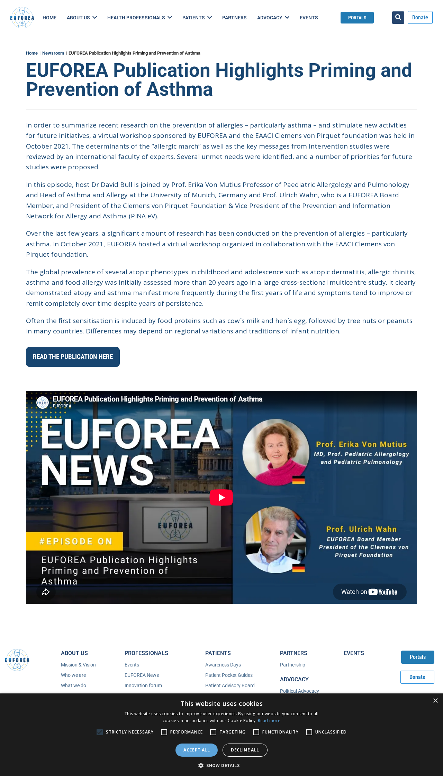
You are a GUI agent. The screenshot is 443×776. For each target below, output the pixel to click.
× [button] (435, 700)
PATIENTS (218, 653)
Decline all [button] (245, 750)
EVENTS (354, 653)
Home (32, 53)
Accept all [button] (196, 750)
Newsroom (53, 53)
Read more (269, 720)
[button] (221, 765)
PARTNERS (293, 653)
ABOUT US (74, 653)
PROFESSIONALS (146, 653)
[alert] (221, 734)
